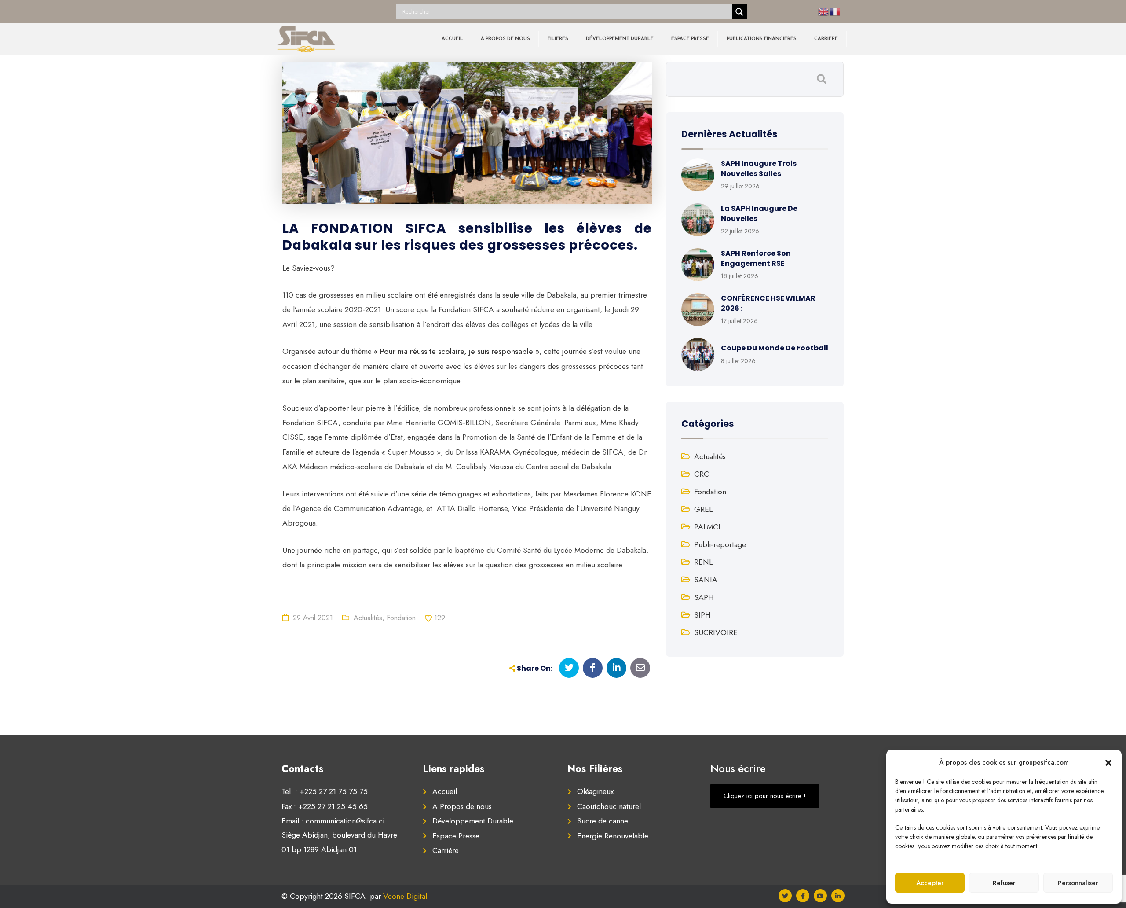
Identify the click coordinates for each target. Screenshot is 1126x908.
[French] (835, 11)
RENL (703, 562)
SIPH (702, 615)
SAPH (704, 597)
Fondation (401, 618)
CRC (701, 474)
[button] (1108, 762)
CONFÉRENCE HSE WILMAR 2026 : (768, 303)
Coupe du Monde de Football (774, 348)
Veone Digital (405, 896)
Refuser (1004, 883)
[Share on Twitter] (569, 668)
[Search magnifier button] (739, 11)
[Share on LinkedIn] (616, 668)
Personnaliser (1078, 883)
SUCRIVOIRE (716, 632)
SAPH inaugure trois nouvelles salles (759, 168)
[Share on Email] (640, 668)
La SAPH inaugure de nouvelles (759, 213)
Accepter (930, 883)
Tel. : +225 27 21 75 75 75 (325, 791)
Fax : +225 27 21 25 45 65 (325, 806)
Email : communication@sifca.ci (333, 821)
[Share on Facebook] (593, 668)
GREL (703, 509)
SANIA (705, 579)
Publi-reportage (720, 544)
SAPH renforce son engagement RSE (756, 258)
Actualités (368, 618)
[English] (824, 11)
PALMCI (707, 527)
